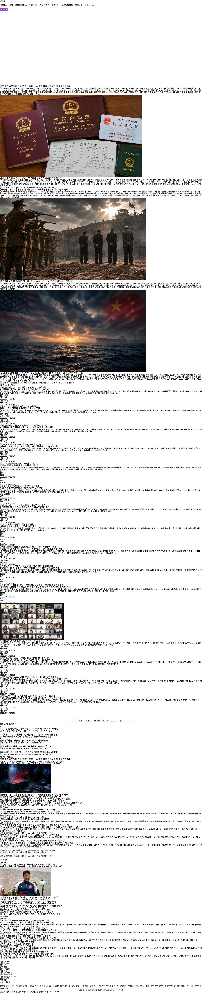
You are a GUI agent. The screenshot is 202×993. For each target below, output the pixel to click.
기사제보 (3, 965)
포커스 (4, 5)
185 (98, 720)
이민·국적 (33, 5)
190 (121, 720)
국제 (11, 5)
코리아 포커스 (21, 5)
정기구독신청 (5, 968)
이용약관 (3, 970)
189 (117, 720)
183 (89, 720)
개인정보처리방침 (7, 972)
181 (80, 720)
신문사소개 (4, 961)
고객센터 (3, 980)
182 (85, 720)
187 (107, 720)
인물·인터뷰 (44, 5)
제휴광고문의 (5, 963)
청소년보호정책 (6, 974)
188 (112, 720)
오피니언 (55, 5)
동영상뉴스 (89, 5)
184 (94, 720)
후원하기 (4, 9)
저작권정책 (4, 978)
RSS (8, 981)
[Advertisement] (71, 50)
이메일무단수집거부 (8, 976)
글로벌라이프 (67, 5)
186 (103, 720)
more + (3, 862)
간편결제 (3, 967)
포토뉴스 (79, 5)
